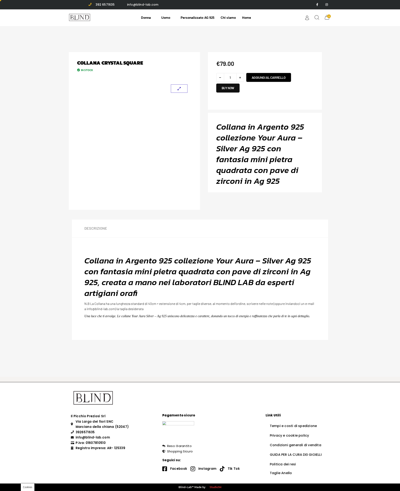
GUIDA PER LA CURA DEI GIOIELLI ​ (296, 454)
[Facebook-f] (317, 4)
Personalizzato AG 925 (197, 17)
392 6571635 (105, 5)
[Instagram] (326, 4)
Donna (146, 17)
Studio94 (215, 487)
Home (246, 17)
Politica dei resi (283, 464)
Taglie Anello (281, 473)
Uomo (165, 17)
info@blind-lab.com (143, 5)
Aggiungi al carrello (269, 77)
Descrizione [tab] (95, 228)
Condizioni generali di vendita (295, 445)
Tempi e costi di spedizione (293, 425)
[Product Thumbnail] (179, 88)
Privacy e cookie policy (289, 435)
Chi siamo (228, 17)
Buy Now (228, 88)
